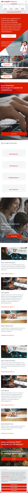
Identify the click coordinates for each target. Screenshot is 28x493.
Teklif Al (14, 459)
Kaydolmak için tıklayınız (7, 335)
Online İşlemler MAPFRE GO (14, 12)
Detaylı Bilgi (9, 36)
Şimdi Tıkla (14, 133)
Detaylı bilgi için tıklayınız (7, 273)
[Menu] (26, 1)
